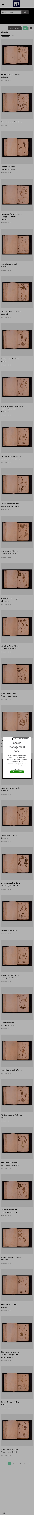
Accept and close (17, 772)
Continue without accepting (21, 739)
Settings (17, 769)
